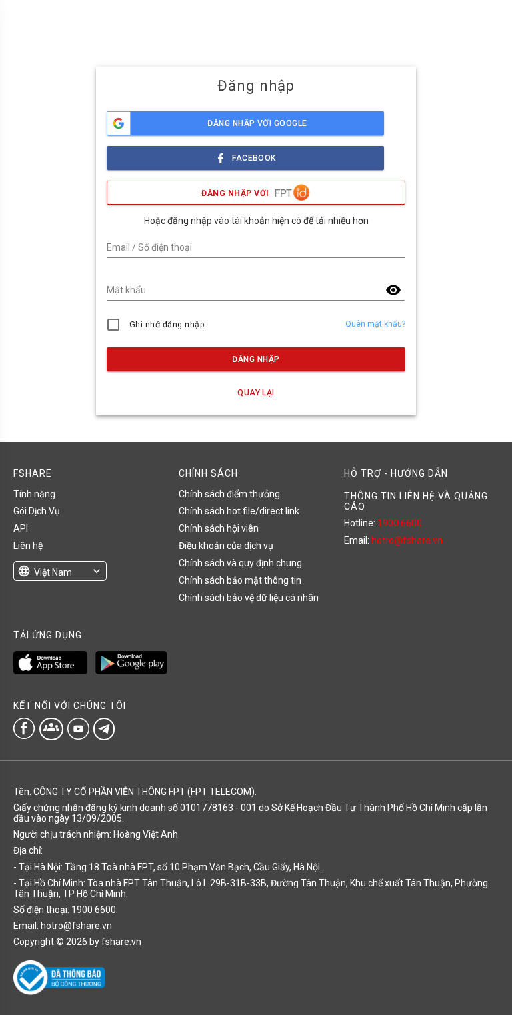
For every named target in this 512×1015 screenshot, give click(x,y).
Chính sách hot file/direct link (239, 511)
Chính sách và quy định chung (240, 563)
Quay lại (256, 392)
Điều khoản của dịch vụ (226, 545)
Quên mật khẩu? (375, 324)
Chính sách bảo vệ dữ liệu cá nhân (249, 597)
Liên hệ (28, 545)
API (20, 528)
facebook (254, 158)
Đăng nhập (255, 359)
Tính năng (34, 494)
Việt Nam (53, 572)
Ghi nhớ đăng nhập (167, 324)
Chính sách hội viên (219, 528)
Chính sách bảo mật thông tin (240, 580)
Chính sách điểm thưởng (229, 494)
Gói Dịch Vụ (36, 511)
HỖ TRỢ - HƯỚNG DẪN (396, 473)
